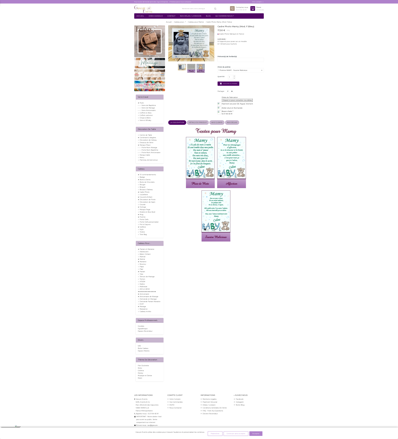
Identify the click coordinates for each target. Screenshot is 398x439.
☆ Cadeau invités (144, 311)
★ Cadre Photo (144, 192)
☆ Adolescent (143, 252)
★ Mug (140, 214)
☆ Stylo (141, 229)
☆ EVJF (141, 304)
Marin (140, 378)
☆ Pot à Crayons (144, 224)
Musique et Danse (145, 375)
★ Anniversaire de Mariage (148, 296)
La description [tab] (177, 122)
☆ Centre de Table (145, 135)
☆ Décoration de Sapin (146, 202)
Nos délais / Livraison (190, 16)
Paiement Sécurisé (210, 402)
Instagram (240, 402)
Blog (208, 16)
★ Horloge (142, 207)
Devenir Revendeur (210, 414)
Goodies (141, 326)
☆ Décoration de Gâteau (147, 140)
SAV (139, 346)
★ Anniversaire (143, 294)
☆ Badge (141, 177)
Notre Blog (240, 405)
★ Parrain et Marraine (146, 249)
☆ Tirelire (141, 232)
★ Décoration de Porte (147, 199)
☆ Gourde (141, 204)
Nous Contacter (175, 408)
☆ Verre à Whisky (144, 120)
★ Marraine (142, 262)
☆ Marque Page (144, 209)
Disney (140, 373)
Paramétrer (215, 434)
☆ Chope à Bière (144, 118)
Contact (171, 16)
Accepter (255, 434)
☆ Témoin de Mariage (146, 277)
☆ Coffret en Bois (144, 113)
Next (211, 43)
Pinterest (232, 91)
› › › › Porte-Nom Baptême (148, 150)
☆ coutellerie (143, 195)
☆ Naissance (143, 309)
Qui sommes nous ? (224, 16)
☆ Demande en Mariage (147, 299)
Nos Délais (232, 122)
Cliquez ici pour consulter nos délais (237, 100)
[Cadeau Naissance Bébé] (149, 74)
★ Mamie (141, 259)
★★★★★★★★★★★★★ (147, 291)
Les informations (143, 395)
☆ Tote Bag (142, 234)
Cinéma (141, 371)
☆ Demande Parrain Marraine (149, 301)
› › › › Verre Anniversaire (147, 110)
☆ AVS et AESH (144, 289)
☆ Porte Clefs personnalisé (148, 222)
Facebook (239, 399)
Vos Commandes (176, 402)
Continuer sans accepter (236, 434)
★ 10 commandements (147, 175)
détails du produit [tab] (198, 122)
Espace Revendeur (145, 331)
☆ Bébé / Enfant (144, 254)
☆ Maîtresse (142, 287)
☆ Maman (142, 257)
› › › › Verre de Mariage (146, 108)
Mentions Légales (209, 399)
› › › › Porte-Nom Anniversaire (149, 152)
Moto (140, 368)
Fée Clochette (143, 366)
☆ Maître (141, 284)
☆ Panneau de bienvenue (148, 160)
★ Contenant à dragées (147, 138)
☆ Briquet (142, 187)
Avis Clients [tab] (216, 122)
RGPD (171, 405)
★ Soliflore (142, 227)
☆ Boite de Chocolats (146, 182)
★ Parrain (141, 272)
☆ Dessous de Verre (145, 142)
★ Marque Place (144, 145)
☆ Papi (140, 269)
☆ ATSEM (141, 282)
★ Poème (142, 217)
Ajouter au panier (228, 83)
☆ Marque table (144, 155)
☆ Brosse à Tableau (145, 190)
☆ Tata (140, 274)
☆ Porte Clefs (143, 219)
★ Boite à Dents (144, 180)
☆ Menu (141, 157)
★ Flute (141, 103)
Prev (171, 43)
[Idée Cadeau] (149, 41)
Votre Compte (174, 399)
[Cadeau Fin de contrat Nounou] (149, 86)
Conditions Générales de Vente (215, 408)
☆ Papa (141, 267)
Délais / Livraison (209, 405)
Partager (228, 91)
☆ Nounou (142, 264)
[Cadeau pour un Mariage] (149, 63)
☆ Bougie (141, 185)
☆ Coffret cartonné (145, 115)
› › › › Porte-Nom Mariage (147, 147)
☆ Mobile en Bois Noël (146, 212)
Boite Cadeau (143, 348)
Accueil (140, 16)
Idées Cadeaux (156, 16)
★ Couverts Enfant (145, 197)
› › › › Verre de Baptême (147, 105)
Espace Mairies (143, 351)
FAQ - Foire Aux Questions (213, 411)
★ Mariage (142, 306)
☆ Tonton (141, 279)
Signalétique (142, 329)
